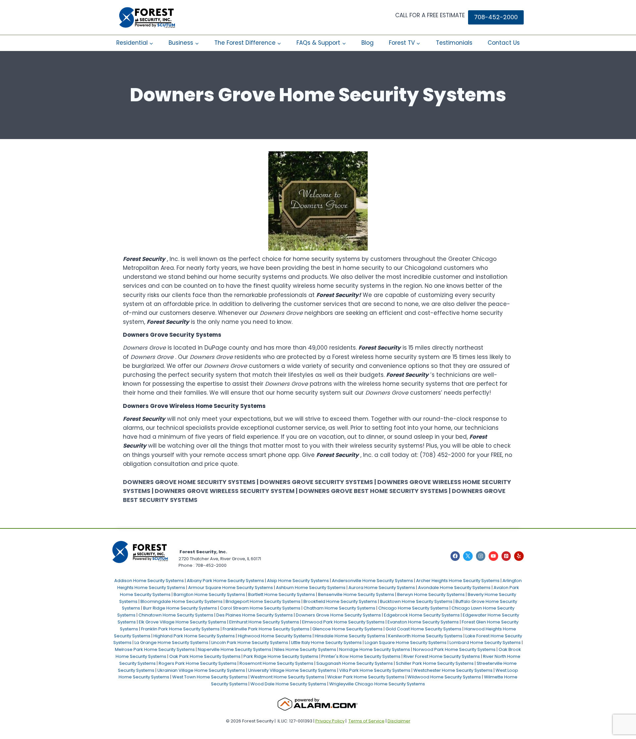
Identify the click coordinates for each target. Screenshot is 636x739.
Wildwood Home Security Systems (444, 677)
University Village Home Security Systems (292, 670)
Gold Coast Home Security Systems (423, 629)
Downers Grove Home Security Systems (338, 615)
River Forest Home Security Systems (441, 656)
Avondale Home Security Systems (454, 587)
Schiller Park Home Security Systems (435, 663)
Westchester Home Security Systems (453, 670)
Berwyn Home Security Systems (431, 594)
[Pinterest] (506, 556)
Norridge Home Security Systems (374, 649)
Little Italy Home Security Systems (326, 642)
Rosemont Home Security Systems (276, 663)
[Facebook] (455, 556)
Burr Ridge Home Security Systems (180, 608)
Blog (367, 43)
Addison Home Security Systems (149, 580)
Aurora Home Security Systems (381, 587)
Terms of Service (366, 721)
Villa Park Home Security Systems (374, 670)
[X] (468, 556)
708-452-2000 (496, 17)
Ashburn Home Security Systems (310, 587)
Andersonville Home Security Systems (372, 580)
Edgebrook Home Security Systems (422, 615)
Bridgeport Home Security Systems (263, 601)
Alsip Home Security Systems (298, 580)
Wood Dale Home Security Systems (288, 684)
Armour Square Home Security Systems (230, 587)
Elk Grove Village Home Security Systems (182, 622)
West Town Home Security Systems (209, 677)
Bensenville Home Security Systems (356, 594)
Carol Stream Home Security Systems (260, 608)
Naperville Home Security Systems (234, 649)
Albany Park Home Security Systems (225, 580)
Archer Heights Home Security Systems (458, 580)
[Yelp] (519, 556)
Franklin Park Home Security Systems (180, 629)
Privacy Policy (329, 721)
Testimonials (454, 43)
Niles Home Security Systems (305, 649)
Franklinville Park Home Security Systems (266, 629)
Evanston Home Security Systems (423, 622)
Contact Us (504, 43)
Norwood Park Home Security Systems (454, 649)
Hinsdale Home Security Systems (350, 636)
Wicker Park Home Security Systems (365, 677)
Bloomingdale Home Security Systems (181, 601)
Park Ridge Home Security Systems (280, 656)
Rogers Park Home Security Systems (198, 663)
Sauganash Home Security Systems (354, 663)
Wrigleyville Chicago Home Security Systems (377, 684)
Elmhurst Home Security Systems (264, 622)
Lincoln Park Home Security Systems (249, 642)
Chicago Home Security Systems (413, 608)
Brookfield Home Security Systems (340, 601)
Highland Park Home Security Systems (194, 636)
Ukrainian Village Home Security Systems (201, 670)
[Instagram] (481, 556)
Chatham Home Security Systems (339, 608)
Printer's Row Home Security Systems (360, 656)
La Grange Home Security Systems (171, 642)
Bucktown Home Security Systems (416, 601)
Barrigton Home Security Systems (209, 594)
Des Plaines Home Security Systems (254, 615)
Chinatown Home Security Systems (175, 615)
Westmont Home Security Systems (287, 677)
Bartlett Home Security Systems (281, 594)
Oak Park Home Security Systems (204, 656)
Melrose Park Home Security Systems (155, 649)
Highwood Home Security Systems (275, 636)
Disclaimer (399, 721)
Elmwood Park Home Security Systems (343, 622)
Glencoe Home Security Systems (347, 629)
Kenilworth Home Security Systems (425, 636)
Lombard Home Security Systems (485, 642)
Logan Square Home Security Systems (406, 642)
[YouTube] (493, 556)
